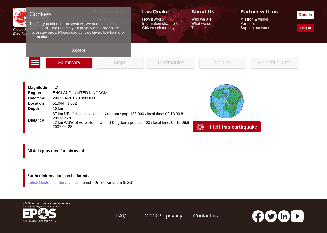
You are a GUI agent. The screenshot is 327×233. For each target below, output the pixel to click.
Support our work (254, 28)
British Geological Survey (48, 182)
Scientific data (274, 62)
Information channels (160, 24)
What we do (201, 24)
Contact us (205, 216)
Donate (305, 15)
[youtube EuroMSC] (297, 216)
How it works (153, 19)
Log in (305, 28)
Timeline (198, 28)
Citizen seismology (158, 28)
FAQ (121, 216)
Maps (120, 62)
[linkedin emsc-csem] (284, 216)
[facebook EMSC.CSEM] (258, 216)
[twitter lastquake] (271, 216)
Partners (247, 24)
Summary (69, 62)
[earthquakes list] (34, 62)
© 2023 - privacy (163, 216)
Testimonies (171, 62)
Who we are (201, 19)
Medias (222, 62)
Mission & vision (254, 19)
